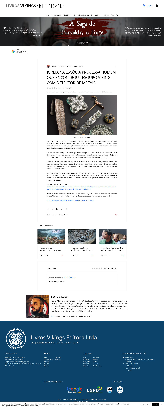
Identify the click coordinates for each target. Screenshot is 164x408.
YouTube (96, 364)
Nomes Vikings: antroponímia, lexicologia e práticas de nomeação (51, 249)
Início (45, 357)
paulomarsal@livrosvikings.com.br (77, 316)
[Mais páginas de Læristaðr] (99, 15)
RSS (84, 357)
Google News (97, 366)
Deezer (95, 359)
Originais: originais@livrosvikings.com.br (17, 362)
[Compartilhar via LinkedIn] (57, 209)
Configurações (145, 405)
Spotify (95, 362)
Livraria (46, 366)
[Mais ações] (116, 66)
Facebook (86, 359)
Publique (46, 364)
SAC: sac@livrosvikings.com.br (14, 359)
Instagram (86, 362)
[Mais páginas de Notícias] (70, 15)
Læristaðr (58, 357)
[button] (157, 5)
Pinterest (96, 357)
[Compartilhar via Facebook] (48, 209)
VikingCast (58, 359)
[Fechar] (162, 404)
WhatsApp (86, 364)
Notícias (46, 362)
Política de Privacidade (31, 406)
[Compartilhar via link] (62, 209)
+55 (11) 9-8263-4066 (18, 357)
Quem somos (48, 359)
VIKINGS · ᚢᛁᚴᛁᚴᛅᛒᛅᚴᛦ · (35, 5)
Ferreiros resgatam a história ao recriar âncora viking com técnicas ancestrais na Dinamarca (81, 249)
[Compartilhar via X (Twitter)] (52, 209)
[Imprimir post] (66, 209)
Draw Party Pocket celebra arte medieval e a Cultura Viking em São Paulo (112, 249)
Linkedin (86, 366)
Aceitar (156, 405)
